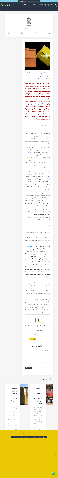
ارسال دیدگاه (28, 368)
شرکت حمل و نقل (35, 235)
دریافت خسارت (46, 312)
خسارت (48, 136)
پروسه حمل (30, 246)
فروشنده (48, 163)
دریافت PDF (32, 339)
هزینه (29, 152)
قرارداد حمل (46, 176)
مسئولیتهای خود (39, 288)
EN (4, 5)
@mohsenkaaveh (29, 29)
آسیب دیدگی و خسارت (43, 76)
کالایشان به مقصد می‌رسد (36, 104)
